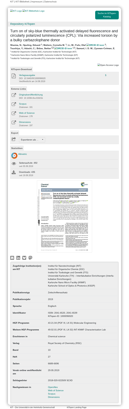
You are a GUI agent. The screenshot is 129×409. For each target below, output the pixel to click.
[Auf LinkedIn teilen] (18, 257)
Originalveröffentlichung (31, 94)
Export (14, 133)
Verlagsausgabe (27, 75)
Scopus (22, 104)
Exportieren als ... (31, 139)
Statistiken (17, 148)
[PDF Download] (13, 77)
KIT (12, 1)
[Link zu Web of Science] (13, 114)
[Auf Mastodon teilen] (30, 257)
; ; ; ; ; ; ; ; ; (62, 51)
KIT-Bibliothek (23, 1)
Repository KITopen (22, 24)
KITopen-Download (21, 69)
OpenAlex (53, 387)
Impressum (36, 1)
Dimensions (25, 122)
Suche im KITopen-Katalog (107, 15)
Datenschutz (50, 1)
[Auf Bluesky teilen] (25, 257)
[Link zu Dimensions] (13, 123)
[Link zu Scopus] (13, 105)
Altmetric (22, 154)
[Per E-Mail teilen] (12, 257)
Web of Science (27, 113)
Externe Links (18, 89)
